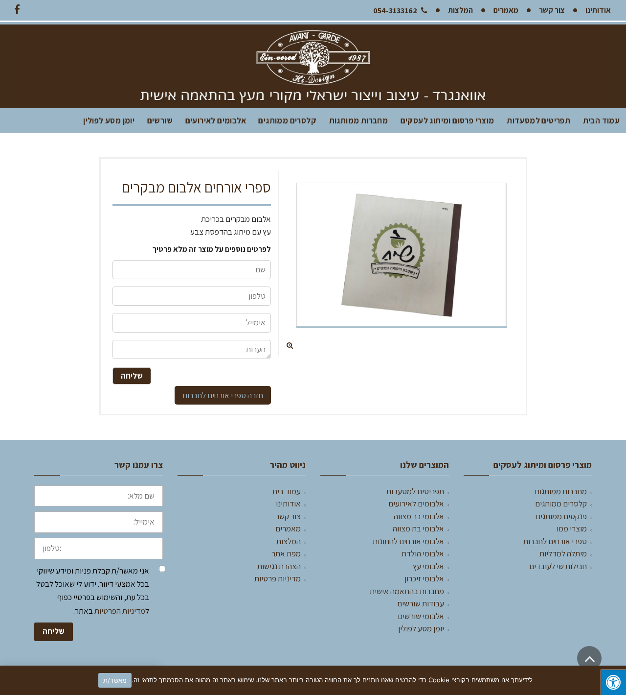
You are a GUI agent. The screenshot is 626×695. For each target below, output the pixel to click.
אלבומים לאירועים (215, 120)
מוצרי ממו (572, 528)
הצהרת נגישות (279, 566)
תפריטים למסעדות (538, 120)
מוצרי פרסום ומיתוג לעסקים (447, 120)
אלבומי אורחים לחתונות (408, 541)
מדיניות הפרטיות (119, 610)
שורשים (160, 120)
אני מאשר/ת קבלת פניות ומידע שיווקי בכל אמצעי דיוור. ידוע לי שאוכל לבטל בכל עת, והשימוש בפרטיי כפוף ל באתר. (92, 590)
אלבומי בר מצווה (419, 516)
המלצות (288, 541)
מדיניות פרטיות (277, 578)
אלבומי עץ (428, 566)
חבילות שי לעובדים (558, 566)
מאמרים (288, 528)
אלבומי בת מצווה (418, 528)
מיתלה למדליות (563, 553)
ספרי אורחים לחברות (214, 395)
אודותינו (288, 503)
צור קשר (288, 516)
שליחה (54, 631)
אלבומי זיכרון (424, 578)
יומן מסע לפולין (108, 120)
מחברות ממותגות (358, 120)
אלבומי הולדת (423, 553)
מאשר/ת (115, 680)
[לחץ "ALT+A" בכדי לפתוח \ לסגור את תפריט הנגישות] (613, 682)
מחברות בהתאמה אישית (407, 591)
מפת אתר (286, 553)
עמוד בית (286, 491)
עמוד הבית (601, 120)
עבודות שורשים (420, 603)
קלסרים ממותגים (287, 120)
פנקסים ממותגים (561, 516)
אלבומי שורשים (421, 616)
